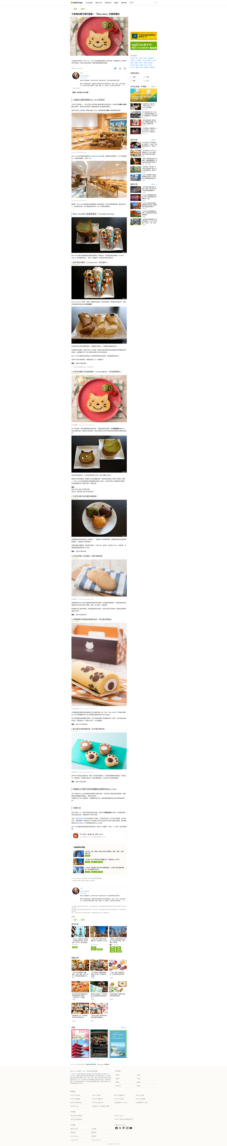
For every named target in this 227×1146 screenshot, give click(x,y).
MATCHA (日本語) (75, 1095)
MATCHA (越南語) (140, 1099)
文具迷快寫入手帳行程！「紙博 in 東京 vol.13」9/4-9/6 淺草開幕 (149, 105)
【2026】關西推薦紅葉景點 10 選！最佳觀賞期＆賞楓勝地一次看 (149, 196)
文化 (147, 80)
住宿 (147, 77)
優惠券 (116, 3)
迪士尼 (150, 65)
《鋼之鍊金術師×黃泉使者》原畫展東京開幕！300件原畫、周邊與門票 (149, 122)
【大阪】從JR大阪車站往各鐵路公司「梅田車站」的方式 (102, 859)
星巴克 (150, 62)
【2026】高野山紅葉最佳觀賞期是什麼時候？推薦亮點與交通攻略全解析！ (149, 204)
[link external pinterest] (124, 1128)
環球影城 (151, 58)
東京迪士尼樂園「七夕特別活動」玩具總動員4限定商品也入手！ (99, 995)
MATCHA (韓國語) (75, 1099)
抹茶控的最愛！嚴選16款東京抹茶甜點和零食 (117, 995)
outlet (133, 67)
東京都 (117, 1075)
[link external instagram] (127, 1128)
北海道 (139, 60)
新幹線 (146, 67)
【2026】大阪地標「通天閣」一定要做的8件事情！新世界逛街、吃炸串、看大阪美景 (80, 940)
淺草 (141, 67)
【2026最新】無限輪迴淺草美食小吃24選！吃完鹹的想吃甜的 (98, 974)
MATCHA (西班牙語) (97, 1102)
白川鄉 (133, 65)
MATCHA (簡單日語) (75, 1102)
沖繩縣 (138, 1082)
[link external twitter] (120, 1128)
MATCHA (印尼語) (119, 1099)
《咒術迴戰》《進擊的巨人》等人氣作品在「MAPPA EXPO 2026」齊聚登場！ (149, 130)
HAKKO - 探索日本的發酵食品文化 (123, 1119)
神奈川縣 (118, 1086)
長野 (136, 62)
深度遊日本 (108, 3)
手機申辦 (152, 67)
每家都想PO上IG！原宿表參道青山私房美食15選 (80, 1016)
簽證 (137, 67)
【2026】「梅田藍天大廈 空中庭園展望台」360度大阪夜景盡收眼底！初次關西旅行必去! (104, 868)
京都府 (117, 1078)
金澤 (154, 60)
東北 (137, 65)
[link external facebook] (116, 1128)
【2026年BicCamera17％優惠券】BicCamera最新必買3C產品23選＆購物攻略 (149, 153)
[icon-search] (155, 2)
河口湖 (144, 60)
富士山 (141, 62)
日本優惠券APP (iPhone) (121, 1102)
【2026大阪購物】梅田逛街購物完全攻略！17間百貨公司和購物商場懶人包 (149, 176)
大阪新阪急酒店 (95, 156)
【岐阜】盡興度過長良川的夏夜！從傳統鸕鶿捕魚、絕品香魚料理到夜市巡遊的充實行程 (149, 161)
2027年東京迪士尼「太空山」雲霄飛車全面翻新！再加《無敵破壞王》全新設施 (149, 113)
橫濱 (132, 62)
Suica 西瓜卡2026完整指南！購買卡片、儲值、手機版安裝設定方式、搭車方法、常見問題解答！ (149, 145)
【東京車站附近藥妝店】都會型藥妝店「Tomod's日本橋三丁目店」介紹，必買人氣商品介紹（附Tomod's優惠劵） (149, 222)
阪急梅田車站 (81, 818)
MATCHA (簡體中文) (97, 1099)
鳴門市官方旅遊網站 (76, 1119)
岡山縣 (138, 1086)
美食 (134, 77)
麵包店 (83, 9)
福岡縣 (117, 1082)
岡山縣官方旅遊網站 (76, 1115)
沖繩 (132, 58)
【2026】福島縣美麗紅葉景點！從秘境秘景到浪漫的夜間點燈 (149, 213)
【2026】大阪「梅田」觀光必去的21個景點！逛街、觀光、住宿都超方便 (104, 852)
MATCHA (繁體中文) (119, 1095)
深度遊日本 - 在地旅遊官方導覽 (100, 1106)
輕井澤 (150, 60)
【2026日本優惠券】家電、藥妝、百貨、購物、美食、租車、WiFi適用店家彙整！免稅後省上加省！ (80, 975)
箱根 (146, 62)
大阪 (79, 110)
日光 (146, 65)
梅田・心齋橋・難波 (97, 862)
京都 (140, 58)
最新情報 (123, 3)
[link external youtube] (131, 1128)
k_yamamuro (115, 944)
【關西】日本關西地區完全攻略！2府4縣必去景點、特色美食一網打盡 (118, 940)
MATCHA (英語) (96, 1095)
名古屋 (145, 58)
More (123, 1027)
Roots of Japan (118, 1115)
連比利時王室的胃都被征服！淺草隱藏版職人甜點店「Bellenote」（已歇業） (80, 995)
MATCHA (76, 944)
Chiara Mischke (84, 76)
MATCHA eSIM (74, 1106)
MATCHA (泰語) (140, 1095)
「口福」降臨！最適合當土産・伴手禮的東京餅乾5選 (117, 973)
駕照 (142, 65)
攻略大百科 (98, 3)
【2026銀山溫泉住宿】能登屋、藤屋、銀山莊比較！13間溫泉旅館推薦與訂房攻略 (149, 189)
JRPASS (133, 60)
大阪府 (75, 9)
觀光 (134, 80)
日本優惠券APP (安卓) (142, 1102)
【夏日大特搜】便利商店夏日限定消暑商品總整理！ (99, 1016)
